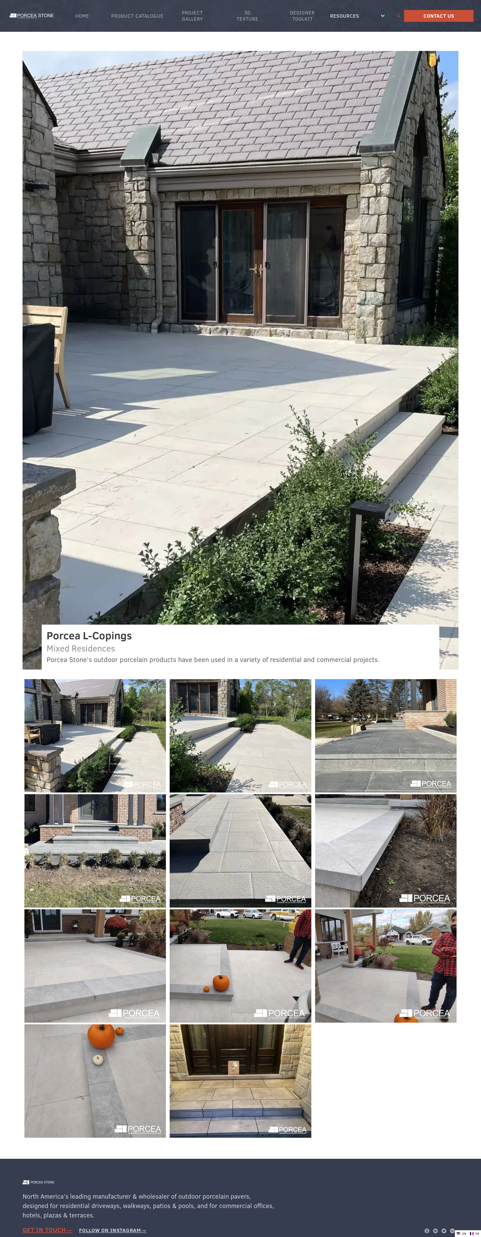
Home (82, 15)
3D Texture (247, 15)
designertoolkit (302, 15)
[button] (357, 15)
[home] (32, 16)
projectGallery (192, 15)
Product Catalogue (137, 15)
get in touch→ (47, 1230)
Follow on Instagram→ (112, 1230)
